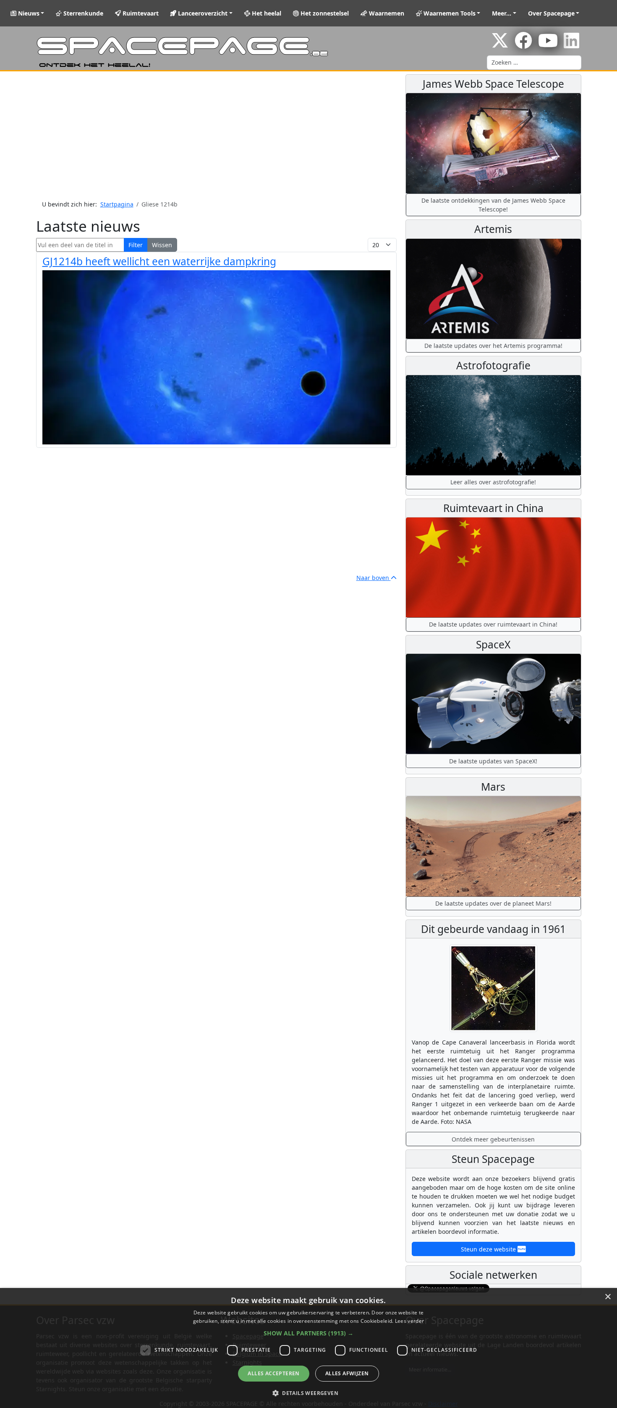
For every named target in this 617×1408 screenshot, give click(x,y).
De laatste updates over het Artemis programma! (493, 346)
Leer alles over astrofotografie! (493, 482)
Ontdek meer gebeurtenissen (493, 1139)
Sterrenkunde (82, 13)
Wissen (162, 245)
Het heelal (265, 13)
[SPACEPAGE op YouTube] (548, 45)
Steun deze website (489, 1249)
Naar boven (373, 578)
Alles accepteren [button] (273, 1373)
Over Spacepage (551, 13)
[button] (308, 1333)
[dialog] (308, 1348)
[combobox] (534, 62)
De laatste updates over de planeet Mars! (493, 903)
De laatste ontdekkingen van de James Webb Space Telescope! (493, 204)
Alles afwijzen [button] (347, 1373)
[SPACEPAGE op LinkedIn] (571, 45)
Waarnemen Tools (449, 13)
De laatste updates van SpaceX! (493, 761)
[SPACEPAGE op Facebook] (523, 45)
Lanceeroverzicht (201, 13)
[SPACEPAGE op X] (500, 45)
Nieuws (27, 13)
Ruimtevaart (140, 13)
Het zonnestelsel (324, 13)
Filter (135, 245)
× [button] (607, 1297)
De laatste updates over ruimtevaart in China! (493, 624)
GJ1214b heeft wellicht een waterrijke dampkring (159, 261)
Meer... (501, 13)
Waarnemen (385, 13)
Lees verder (409, 1320)
